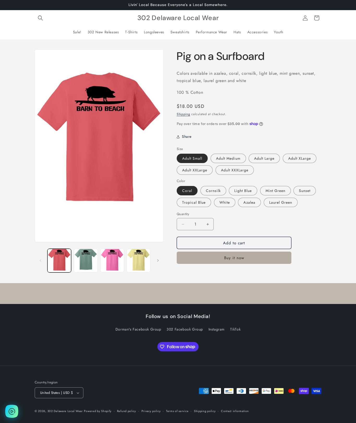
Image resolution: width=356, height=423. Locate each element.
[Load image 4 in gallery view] (138, 260)
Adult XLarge (299, 158)
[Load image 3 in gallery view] (112, 260)
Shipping (183, 114)
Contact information (235, 411)
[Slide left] (40, 260)
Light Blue (243, 190)
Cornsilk (213, 190)
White (224, 202)
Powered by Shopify (98, 411)
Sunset (304, 190)
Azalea (249, 202)
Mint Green (275, 190)
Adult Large (264, 158)
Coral (187, 190)
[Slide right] (158, 260)
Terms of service (177, 411)
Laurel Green (280, 202)
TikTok (235, 329)
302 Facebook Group (185, 329)
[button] (40, 18)
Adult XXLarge (194, 170)
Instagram (216, 329)
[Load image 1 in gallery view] (59, 260)
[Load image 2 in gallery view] (85, 260)
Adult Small (192, 158)
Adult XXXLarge (234, 170)
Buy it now (234, 258)
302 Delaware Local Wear (65, 411)
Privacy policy (151, 411)
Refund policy (126, 411)
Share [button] (187, 136)
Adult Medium (228, 158)
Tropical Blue (194, 202)
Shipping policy (205, 411)
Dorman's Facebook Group (138, 329)
